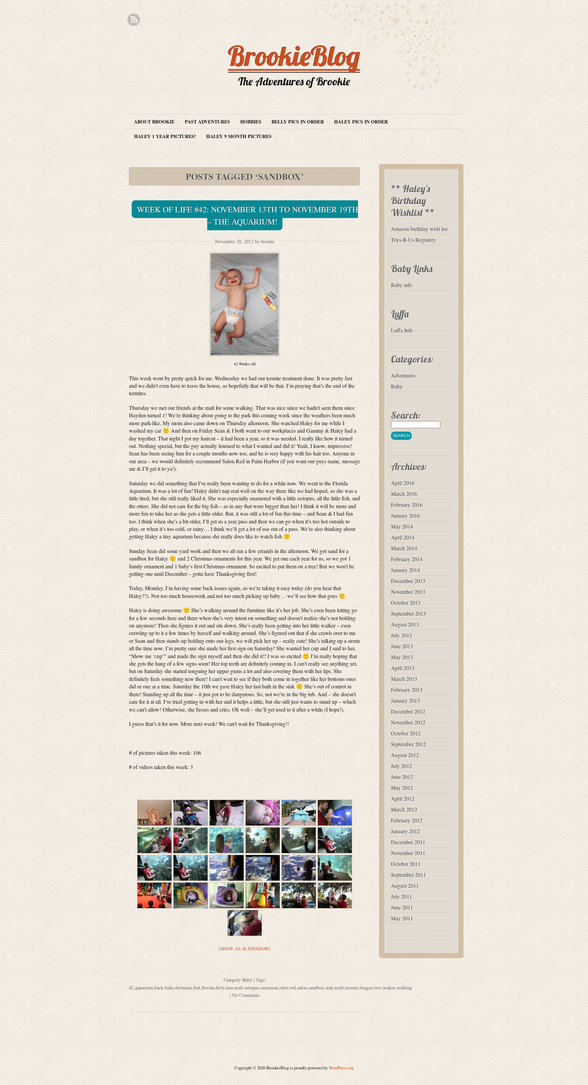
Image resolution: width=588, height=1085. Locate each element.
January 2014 (405, 569)
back (158, 987)
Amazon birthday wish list (419, 228)
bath (169, 987)
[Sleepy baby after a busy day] (244, 923)
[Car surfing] (298, 895)
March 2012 (404, 809)
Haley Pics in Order (361, 121)
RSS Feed (133, 20)
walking (404, 987)
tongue (366, 987)
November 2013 (408, 591)
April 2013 (402, 667)
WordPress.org (341, 1068)
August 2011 (405, 885)
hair (229, 987)
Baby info (401, 284)
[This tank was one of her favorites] (226, 868)
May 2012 (402, 787)
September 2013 (408, 613)
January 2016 (405, 515)
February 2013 (407, 689)
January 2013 (405, 700)
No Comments (246, 995)
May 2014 (402, 526)
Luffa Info (402, 330)
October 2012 (406, 733)
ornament (269, 987)
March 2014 (404, 548)
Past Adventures (207, 121)
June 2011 (402, 907)
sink (329, 987)
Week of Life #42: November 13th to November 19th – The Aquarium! (247, 215)
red (293, 987)
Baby (247, 979)
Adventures (403, 375)
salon (302, 987)
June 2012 (402, 776)
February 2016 (407, 504)
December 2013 (408, 580)
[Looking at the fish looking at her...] (298, 840)
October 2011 (406, 863)
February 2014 (407, 559)
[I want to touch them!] (190, 868)
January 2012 (405, 831)
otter (284, 987)
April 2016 (402, 482)
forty (220, 987)
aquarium (144, 987)
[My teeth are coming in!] (334, 895)
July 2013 (401, 635)
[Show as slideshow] (245, 949)
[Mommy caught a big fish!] (334, 868)
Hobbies (250, 121)
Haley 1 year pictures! (165, 136)
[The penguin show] (154, 895)
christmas (183, 987)
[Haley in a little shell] (190, 895)
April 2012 (402, 798)
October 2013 (406, 602)
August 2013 (405, 624)
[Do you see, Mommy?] (154, 868)
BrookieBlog (294, 56)
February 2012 (407, 820)
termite (352, 987)
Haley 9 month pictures (239, 136)
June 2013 (402, 646)
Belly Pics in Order (298, 121)
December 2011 (408, 842)
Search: (406, 415)
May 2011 (402, 918)
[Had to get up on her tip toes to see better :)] (262, 840)
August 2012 (405, 754)
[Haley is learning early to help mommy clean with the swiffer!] (226, 813)
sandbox (316, 987)
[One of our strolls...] (190, 813)
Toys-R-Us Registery (413, 239)
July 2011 (401, 896)
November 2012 (408, 722)
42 (131, 987)
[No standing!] (262, 895)
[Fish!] (154, 840)
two (377, 987)
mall (238, 987)
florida (208, 987)
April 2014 (402, 537)
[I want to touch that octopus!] (334, 813)
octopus (251, 987)
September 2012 (408, 744)
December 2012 (408, 711)
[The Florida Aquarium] (298, 813)
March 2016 (404, 493)
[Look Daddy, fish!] (334, 840)
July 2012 (401, 765)
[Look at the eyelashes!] (262, 813)
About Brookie (154, 121)
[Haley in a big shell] (226, 895)
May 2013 (402, 657)
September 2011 (408, 874)
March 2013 (404, 678)
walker (389, 987)
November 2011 (408, 852)
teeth (339, 987)
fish (197, 987)
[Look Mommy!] (190, 840)
